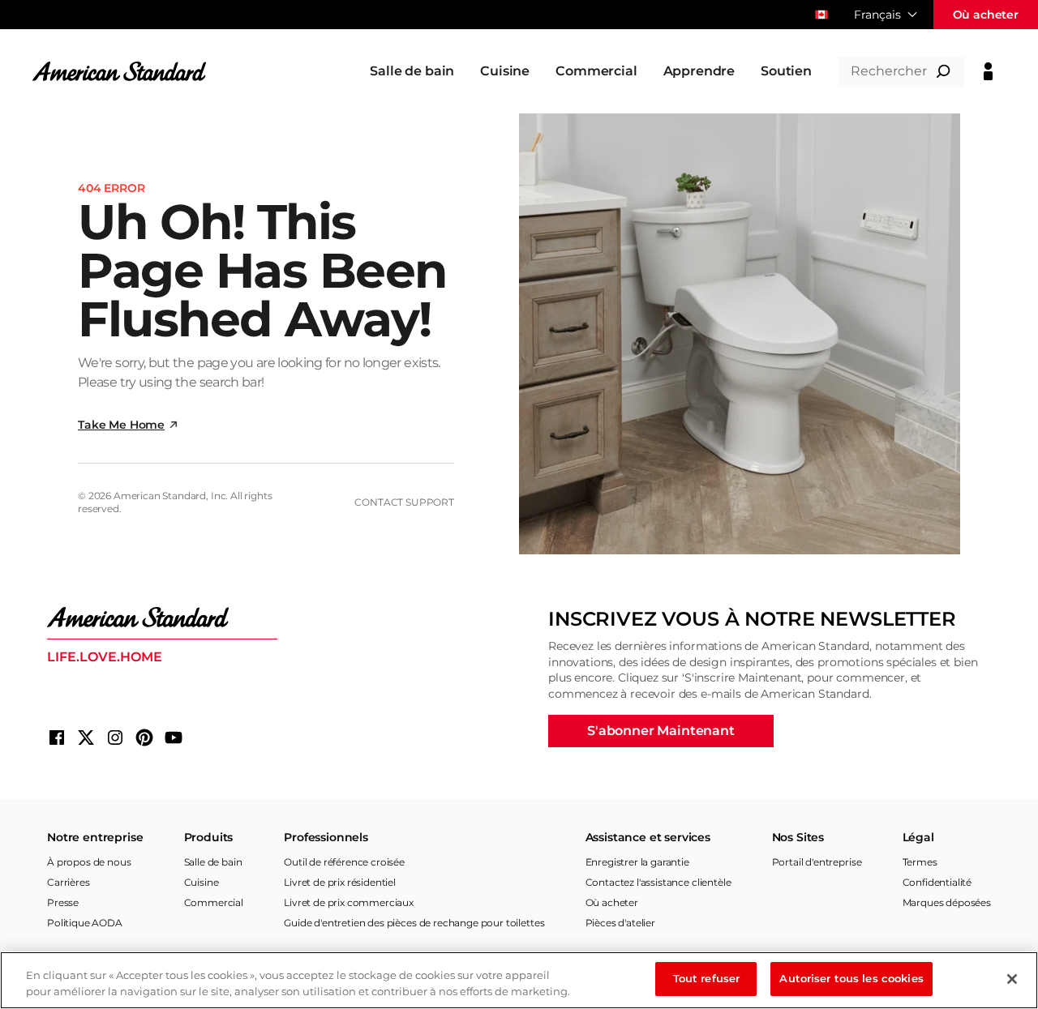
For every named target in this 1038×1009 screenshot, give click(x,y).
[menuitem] (412, 71)
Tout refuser (706, 978)
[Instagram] (115, 737)
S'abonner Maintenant (661, 730)
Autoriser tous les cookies (851, 978)
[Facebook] (56, 737)
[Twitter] (86, 737)
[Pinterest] (144, 737)
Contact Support (404, 502)
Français (877, 14)
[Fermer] (1012, 979)
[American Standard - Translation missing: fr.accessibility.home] (162, 617)
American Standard (160, 496)
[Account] (988, 71)
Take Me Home (121, 424)
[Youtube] (173, 737)
